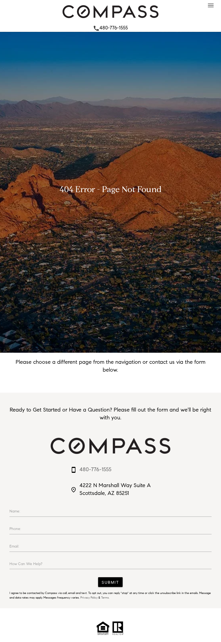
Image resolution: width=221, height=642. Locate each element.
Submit (110, 582)
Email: (14, 546)
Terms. (105, 597)
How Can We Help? (25, 564)
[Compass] (110, 19)
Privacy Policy (89, 597)
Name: (14, 511)
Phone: (15, 528)
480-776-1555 (110, 28)
